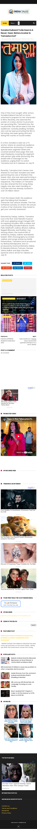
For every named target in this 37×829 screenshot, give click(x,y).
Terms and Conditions (9, 808)
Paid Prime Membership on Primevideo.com (16, 616)
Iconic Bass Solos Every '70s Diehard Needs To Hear (11, 740)
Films (32, 39)
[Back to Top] (18, 826)
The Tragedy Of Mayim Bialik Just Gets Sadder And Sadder (11, 721)
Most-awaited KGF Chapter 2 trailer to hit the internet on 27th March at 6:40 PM (22, 693)
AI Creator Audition (9, 298)
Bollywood (17, 39)
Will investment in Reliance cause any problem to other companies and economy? (17, 637)
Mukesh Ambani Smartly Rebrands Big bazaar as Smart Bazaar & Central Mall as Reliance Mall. (23, 660)
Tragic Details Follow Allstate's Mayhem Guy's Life (26, 740)
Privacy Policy (6, 813)
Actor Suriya (7, 317)
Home (5, 23)
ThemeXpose (22, 822)
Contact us (6, 806)
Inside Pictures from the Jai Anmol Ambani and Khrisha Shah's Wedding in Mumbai (23, 675)
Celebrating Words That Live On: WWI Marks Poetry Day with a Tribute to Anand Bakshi (18, 290)
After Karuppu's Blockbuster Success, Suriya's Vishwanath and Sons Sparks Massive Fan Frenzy (15, 326)
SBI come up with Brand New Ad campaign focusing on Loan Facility (22, 684)
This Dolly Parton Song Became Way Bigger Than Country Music (26, 721)
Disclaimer (5, 811)
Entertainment (25, 39)
